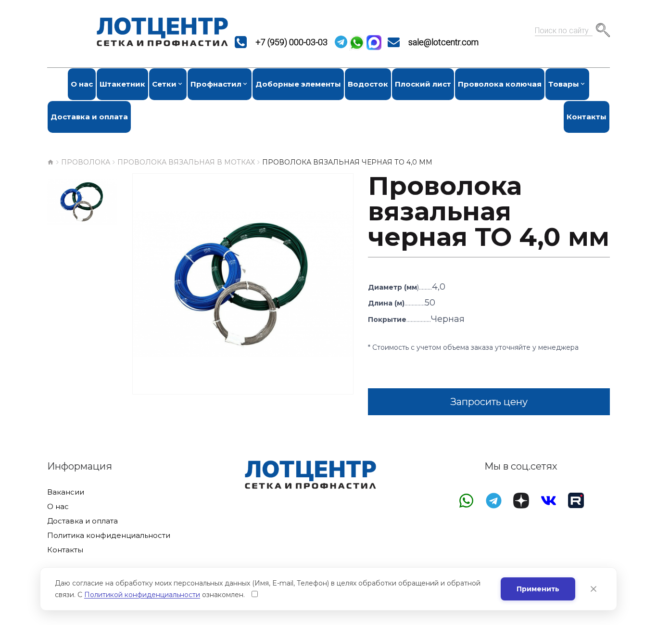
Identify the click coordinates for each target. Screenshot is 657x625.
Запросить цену (489, 402)
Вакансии (65, 492)
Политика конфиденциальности (108, 535)
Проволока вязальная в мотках (186, 162)
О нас (58, 506)
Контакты (65, 550)
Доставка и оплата (82, 521)
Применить (538, 589)
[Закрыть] (593, 589)
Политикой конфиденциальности (142, 594)
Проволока (85, 162)
